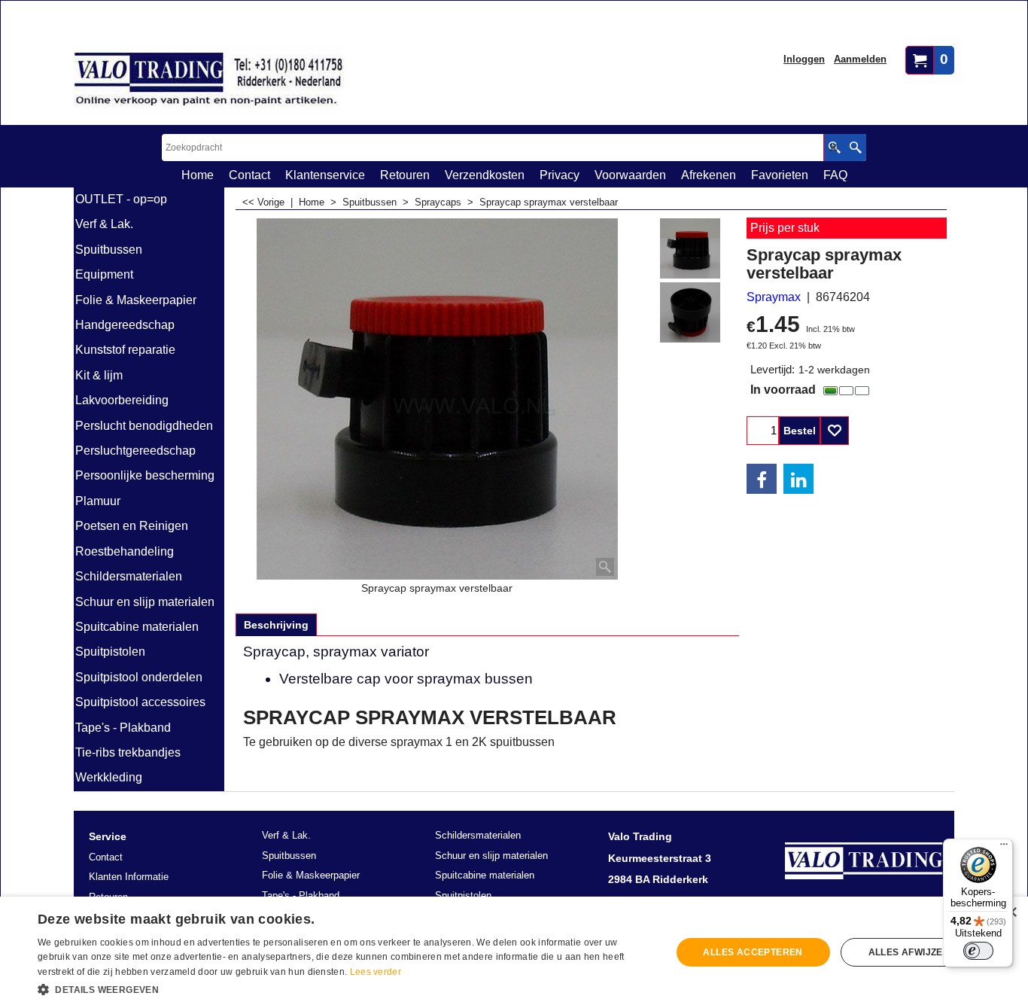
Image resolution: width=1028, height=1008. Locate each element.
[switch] (978, 951)
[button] (345, 988)
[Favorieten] (834, 430)
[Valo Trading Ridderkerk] (209, 80)
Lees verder (375, 972)
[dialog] (514, 952)
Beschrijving (276, 625)
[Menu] (1004, 848)
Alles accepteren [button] (752, 952)
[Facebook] (762, 479)
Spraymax (774, 297)
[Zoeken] (855, 147)
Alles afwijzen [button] (909, 952)
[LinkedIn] (798, 479)
